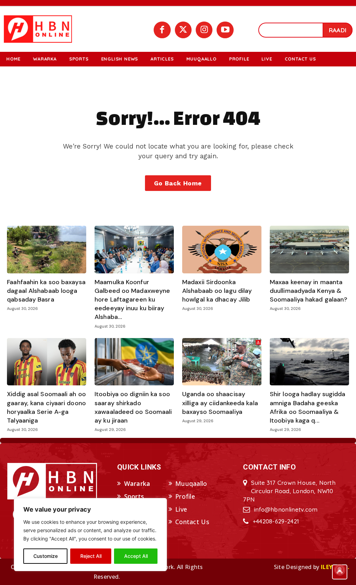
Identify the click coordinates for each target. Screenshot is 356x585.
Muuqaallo (191, 483)
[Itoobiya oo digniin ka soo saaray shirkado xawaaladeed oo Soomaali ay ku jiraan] (134, 362)
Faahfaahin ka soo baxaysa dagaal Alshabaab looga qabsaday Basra (46, 291)
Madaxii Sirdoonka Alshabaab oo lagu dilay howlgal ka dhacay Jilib (217, 291)
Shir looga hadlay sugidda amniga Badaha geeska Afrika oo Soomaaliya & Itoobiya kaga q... (308, 407)
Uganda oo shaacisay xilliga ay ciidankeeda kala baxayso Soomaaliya (220, 403)
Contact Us (192, 522)
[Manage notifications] (339, 569)
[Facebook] (162, 30)
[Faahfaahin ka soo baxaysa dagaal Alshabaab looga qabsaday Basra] (46, 249)
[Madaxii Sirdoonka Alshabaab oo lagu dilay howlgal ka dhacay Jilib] (221, 249)
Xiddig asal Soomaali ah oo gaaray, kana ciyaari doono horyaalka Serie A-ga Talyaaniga (46, 407)
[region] (90, 534)
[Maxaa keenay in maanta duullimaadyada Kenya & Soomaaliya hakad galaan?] (309, 249)
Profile (185, 496)
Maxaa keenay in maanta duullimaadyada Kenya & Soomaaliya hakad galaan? (308, 291)
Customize (45, 556)
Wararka (137, 483)
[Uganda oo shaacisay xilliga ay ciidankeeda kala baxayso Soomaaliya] (221, 362)
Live (181, 509)
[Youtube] (225, 30)
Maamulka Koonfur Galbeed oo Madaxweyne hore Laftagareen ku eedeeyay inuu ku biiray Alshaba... (132, 299)
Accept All (136, 556)
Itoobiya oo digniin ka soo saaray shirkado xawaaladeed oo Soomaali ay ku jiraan (133, 407)
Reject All (91, 556)
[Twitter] (183, 30)
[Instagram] (204, 30)
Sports (134, 496)
